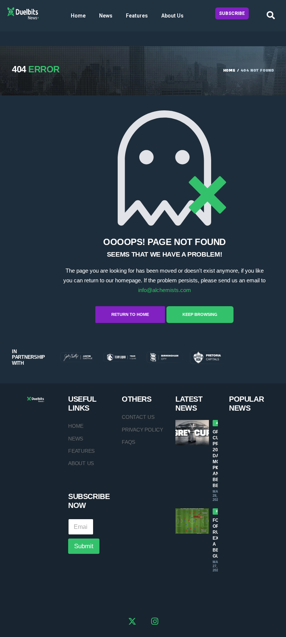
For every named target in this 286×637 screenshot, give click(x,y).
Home (78, 16)
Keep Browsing (199, 314)
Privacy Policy (142, 430)
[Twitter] (132, 622)
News (105, 16)
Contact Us (138, 417)
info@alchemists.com (164, 290)
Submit (83, 546)
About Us (172, 16)
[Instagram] (154, 622)
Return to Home (130, 314)
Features (137, 16)
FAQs (128, 442)
